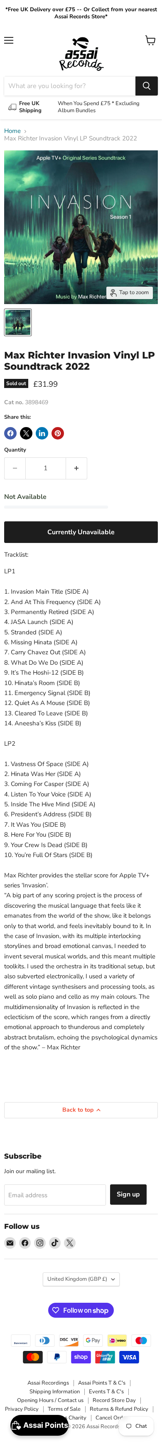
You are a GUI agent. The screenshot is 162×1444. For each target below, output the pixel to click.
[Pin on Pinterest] (58, 433)
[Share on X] (26, 433)
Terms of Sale (64, 1409)
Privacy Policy (22, 1409)
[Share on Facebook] (10, 433)
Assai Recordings (48, 1383)
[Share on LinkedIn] (42, 433)
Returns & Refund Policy (119, 1409)
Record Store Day (114, 1400)
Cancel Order (112, 1418)
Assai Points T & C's (101, 1383)
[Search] (146, 86)
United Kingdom (77, 1279)
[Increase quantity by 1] (76, 468)
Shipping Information (54, 1391)
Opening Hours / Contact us (50, 1400)
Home (12, 131)
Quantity (15, 450)
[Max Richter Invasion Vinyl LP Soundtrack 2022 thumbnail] (18, 322)
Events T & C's (106, 1391)
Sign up (128, 1194)
